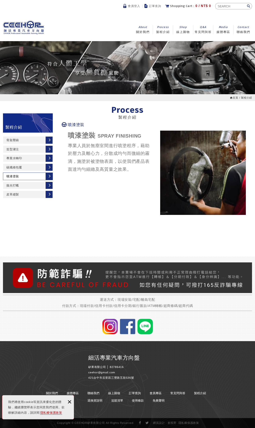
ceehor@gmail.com (101, 372)
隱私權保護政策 (51, 412)
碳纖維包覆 (14, 167)
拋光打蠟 (12, 185)
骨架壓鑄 (12, 140)
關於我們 (143, 29)
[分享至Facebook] (140, 423)
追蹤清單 (117, 400)
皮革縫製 (12, 194)
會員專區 (156, 393)
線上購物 (183, 29)
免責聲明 (159, 400)
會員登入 (134, 6)
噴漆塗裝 (12, 176)
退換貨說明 (94, 400)
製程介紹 (163, 29)
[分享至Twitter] (147, 423)
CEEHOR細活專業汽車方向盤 (23, 27)
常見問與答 (203, 29)
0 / (190, 6)
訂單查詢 (155, 6)
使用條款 (138, 400)
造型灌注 (12, 149)
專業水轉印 (14, 158)
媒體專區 (223, 29)
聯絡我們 (243, 29)
